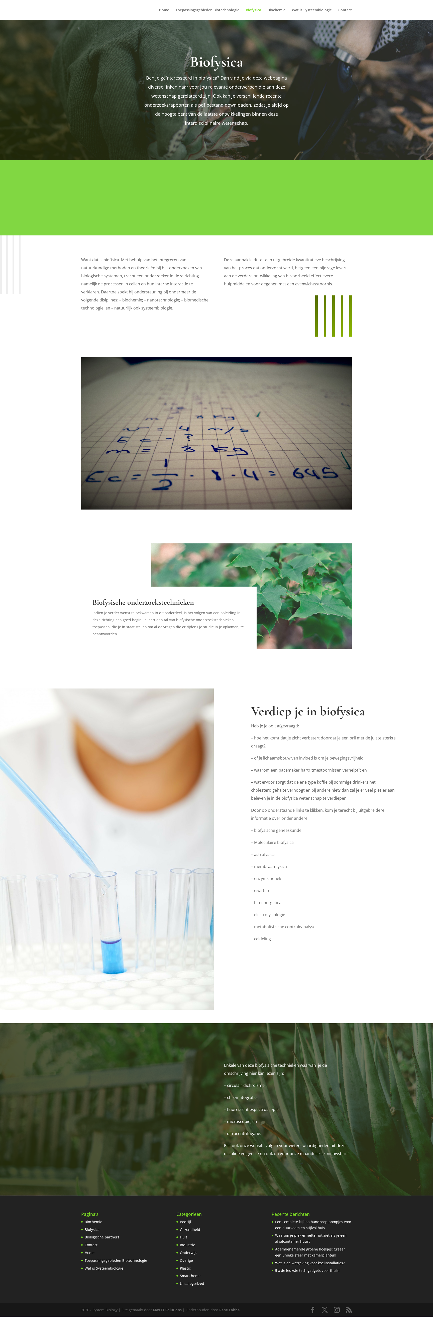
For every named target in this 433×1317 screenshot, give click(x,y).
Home (164, 10)
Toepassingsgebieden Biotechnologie (207, 10)
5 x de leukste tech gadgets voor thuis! (307, 1270)
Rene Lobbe (229, 1309)
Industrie (187, 1244)
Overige (186, 1260)
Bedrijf (185, 1221)
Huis (183, 1237)
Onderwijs (188, 1252)
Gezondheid (190, 1229)
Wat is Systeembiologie (312, 10)
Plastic (185, 1268)
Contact (345, 10)
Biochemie (276, 10)
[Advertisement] (216, 198)
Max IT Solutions (167, 1309)
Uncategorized (192, 1283)
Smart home (190, 1275)
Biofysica (253, 10)
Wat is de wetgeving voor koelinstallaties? (310, 1263)
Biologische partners (102, 1237)
